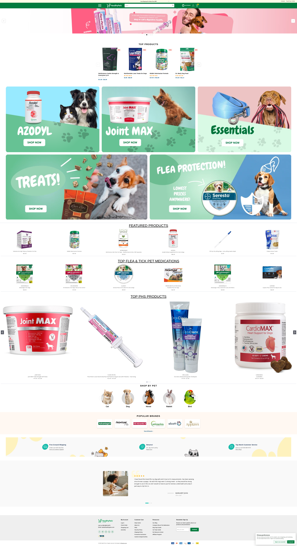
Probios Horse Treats (272, 251)
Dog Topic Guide (157, 527)
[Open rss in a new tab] (109, 532)
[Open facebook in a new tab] (99, 532)
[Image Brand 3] (139, 423)
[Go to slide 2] (294, 332)
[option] (107, 397)
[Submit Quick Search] (172, 5)
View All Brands (148, 431)
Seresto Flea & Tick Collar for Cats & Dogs (123, 287)
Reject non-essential (280, 542)
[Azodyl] (52, 119)
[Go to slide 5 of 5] (152, 34)
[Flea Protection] (220, 187)
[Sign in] (193, 5)
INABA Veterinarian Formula (74, 251)
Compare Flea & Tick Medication (161, 525)
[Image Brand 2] (122, 423)
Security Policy (138, 530)
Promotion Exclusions (140, 534)
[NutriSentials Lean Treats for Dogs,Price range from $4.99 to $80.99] (135, 59)
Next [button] (169, 1)
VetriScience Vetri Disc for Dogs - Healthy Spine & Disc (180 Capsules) (124, 252)
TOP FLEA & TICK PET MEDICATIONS (148, 261)
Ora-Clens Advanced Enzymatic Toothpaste (185, 376)
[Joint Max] (148, 119)
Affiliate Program (157, 534)
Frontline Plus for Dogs (173, 287)
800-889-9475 (106, 525)
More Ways (239, 449)
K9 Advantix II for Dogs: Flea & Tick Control (74, 287)
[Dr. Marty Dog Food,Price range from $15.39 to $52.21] (187, 59)
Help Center (138, 523)
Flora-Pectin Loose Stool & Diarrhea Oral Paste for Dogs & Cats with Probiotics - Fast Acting (111, 376)
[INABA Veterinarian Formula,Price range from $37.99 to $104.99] (161, 59)
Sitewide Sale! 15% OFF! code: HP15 (148, 1)
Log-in (122, 523)
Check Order (124, 525)
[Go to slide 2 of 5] (146, 34)
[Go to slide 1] (2, 332)
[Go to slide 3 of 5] (148, 34)
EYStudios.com (124, 543)
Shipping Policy (139, 532)
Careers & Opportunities (141, 536)
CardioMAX (259, 376)
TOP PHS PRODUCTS (148, 296)
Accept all (290, 542)
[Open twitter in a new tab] (102, 532)
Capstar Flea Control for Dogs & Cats (272, 287)
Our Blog (155, 523)
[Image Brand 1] (104, 423)
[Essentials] (244, 119)
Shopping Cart (124, 527)
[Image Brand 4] (157, 423)
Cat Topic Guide (157, 530)
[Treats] (76, 187)
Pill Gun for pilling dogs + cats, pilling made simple (223, 251)
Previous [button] (128, 1)
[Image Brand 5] (175, 423)
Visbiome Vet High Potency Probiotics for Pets (24, 251)
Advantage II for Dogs (24, 287)
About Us (137, 525)
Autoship (123, 530)
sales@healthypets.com (108, 527)
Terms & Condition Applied (56, 449)
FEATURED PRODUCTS (148, 226)
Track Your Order (290, 1)
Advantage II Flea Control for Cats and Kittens (222, 287)
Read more (149, 449)
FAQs (136, 527)
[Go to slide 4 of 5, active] (150, 34)
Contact (283, 1)
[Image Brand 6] (192, 423)
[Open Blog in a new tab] (112, 532)
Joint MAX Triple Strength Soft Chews (37, 376)
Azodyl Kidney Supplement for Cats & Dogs (173, 252)
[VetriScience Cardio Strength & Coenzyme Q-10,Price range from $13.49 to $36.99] (110, 59)
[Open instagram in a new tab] (106, 532)
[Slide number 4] (148, 20)
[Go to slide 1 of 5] (144, 34)
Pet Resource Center (158, 532)
